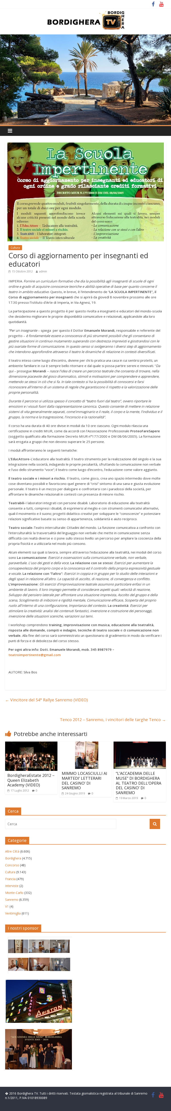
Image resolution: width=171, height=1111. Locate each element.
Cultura (15, 248)
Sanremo (11, 899)
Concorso (12, 865)
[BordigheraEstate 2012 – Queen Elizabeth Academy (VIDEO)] (31, 744)
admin (43, 271)
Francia (10, 879)
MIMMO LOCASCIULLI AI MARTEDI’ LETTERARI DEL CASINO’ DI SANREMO (84, 780)
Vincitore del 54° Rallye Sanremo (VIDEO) (46, 699)
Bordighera (13, 858)
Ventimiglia (13, 913)
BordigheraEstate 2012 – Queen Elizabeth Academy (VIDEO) (31, 780)
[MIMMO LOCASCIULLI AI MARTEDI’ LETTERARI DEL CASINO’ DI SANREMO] (85, 744)
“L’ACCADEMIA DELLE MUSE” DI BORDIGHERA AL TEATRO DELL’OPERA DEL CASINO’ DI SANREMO (138, 783)
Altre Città (12, 851)
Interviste (11, 886)
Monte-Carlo (14, 893)
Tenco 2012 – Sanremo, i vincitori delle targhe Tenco (113, 719)
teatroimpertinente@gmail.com (34, 655)
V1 (7, 906)
